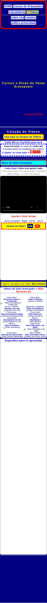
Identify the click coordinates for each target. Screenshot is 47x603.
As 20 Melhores (23, 117)
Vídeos (34, 12)
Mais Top (23, 98)
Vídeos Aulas (23, 122)
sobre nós (17, 17)
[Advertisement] (23, 55)
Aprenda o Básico (23, 100)
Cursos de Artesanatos (28, 6)
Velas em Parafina (23, 106)
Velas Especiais (23, 109)
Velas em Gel (23, 111)
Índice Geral (23, 92)
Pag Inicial (23, 89)
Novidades (23, 95)
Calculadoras (17, 12)
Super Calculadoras (23, 114)
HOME (8, 6)
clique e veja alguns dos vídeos (23, 284)
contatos (30, 17)
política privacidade (23, 23)
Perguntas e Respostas (23, 119)
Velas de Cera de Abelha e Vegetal (23, 103)
